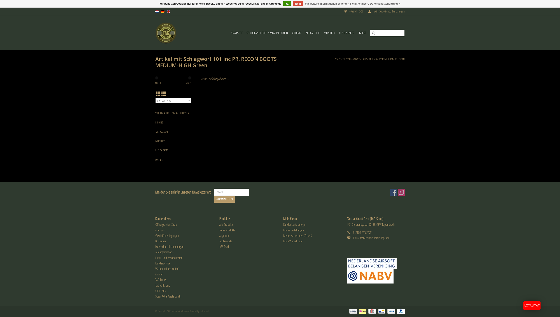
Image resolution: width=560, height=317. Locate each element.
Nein (298, 3)
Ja (287, 3)
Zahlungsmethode (164, 252)
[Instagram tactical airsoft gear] (401, 192)
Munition (329, 33)
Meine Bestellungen (293, 230)
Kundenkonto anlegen (294, 224)
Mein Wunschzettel (293, 241)
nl (157, 11)
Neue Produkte (227, 230)
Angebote (224, 236)
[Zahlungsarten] (352, 311)
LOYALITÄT (532, 305)
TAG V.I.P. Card (162, 285)
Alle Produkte (226, 224)
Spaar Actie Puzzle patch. (168, 296)
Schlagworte (353, 59)
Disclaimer (160, 241)
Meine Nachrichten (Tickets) (297, 236)
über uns (159, 230)
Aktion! (159, 274)
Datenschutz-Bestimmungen (169, 247)
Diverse (362, 33)
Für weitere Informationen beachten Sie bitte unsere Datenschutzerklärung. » (353, 3)
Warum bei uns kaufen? (167, 269)
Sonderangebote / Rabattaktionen (267, 33)
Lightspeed (204, 311)
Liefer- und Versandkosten (168, 258)
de (162, 11)
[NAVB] (376, 263)
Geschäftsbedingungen (167, 236)
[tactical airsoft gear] (168, 33)
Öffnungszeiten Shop (166, 224)
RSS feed (224, 247)
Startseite (237, 33)
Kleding (296, 33)
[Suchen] (372, 33)
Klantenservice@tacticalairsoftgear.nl (371, 238)
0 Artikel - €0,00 (356, 11)
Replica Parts (346, 33)
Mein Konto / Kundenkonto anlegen (389, 11)
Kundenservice (162, 263)
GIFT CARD (160, 291)
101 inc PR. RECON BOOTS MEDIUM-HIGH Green (383, 59)
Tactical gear (312, 33)
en (168, 11)
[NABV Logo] (376, 276)
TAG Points (160, 280)
